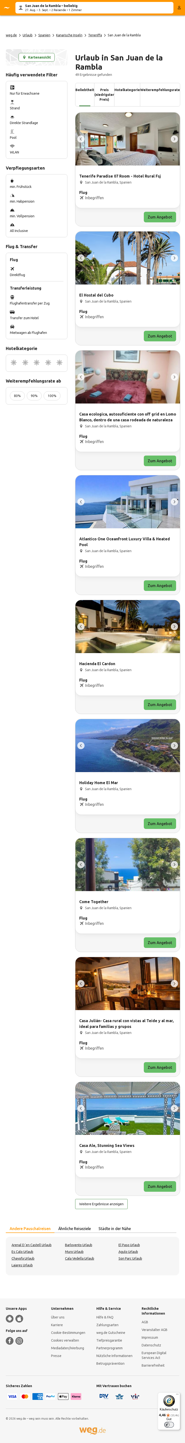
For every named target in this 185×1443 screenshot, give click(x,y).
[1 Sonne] (14, 363)
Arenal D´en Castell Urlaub (32, 1245)
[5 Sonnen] (59, 363)
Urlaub (28, 35)
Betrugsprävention (110, 1363)
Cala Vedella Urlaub (79, 1258)
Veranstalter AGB (154, 1330)
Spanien (44, 35)
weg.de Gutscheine (110, 1333)
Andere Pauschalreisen (30, 1228)
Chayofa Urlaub (23, 1258)
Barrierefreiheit (153, 1365)
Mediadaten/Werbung (67, 1348)
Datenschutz (151, 1345)
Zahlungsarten (107, 1325)
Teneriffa (95, 35)
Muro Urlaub (74, 1252)
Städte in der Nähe (115, 1228)
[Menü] (177, 1395)
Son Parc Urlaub (130, 1258)
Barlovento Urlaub (78, 1245)
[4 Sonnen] (48, 363)
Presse (56, 1356)
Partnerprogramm (109, 1348)
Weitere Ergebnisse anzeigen (101, 1204)
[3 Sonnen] (36, 363)
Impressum (150, 1337)
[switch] (169, 1425)
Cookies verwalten (65, 1340)
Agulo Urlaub (128, 1252)
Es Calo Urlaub (22, 1252)
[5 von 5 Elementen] (81, 139)
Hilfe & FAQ (104, 1317)
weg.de (11, 35)
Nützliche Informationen (114, 1356)
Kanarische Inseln (69, 35)
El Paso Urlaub (129, 1245)
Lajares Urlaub (22, 1265)
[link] (127, 169)
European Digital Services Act (154, 1355)
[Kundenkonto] (179, 8)
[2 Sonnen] (25, 363)
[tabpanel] (92, 1256)
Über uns (58, 1317)
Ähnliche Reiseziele (74, 1228)
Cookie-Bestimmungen (68, 1333)
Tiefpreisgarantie (109, 1340)
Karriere (57, 1325)
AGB (145, 1322)
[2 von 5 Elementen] (174, 139)
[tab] (30, 1229)
